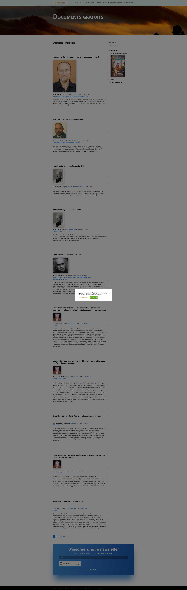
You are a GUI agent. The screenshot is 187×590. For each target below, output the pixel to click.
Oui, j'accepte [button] (93, 297)
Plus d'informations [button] (83, 297)
